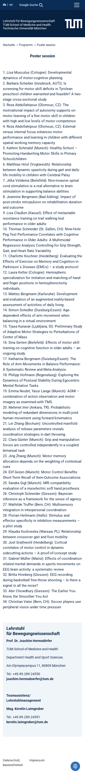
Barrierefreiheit (13, 765)
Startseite (9, 45)
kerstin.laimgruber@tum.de (27, 722)
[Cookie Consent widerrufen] (75, 766)
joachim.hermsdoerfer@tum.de (30, 679)
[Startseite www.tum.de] (73, 23)
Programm (26, 45)
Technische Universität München (25, 28)
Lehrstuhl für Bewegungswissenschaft (29, 21)
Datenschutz (11, 760)
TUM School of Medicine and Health (27, 25)
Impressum (37, 760)
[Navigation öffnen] (76, 5)
